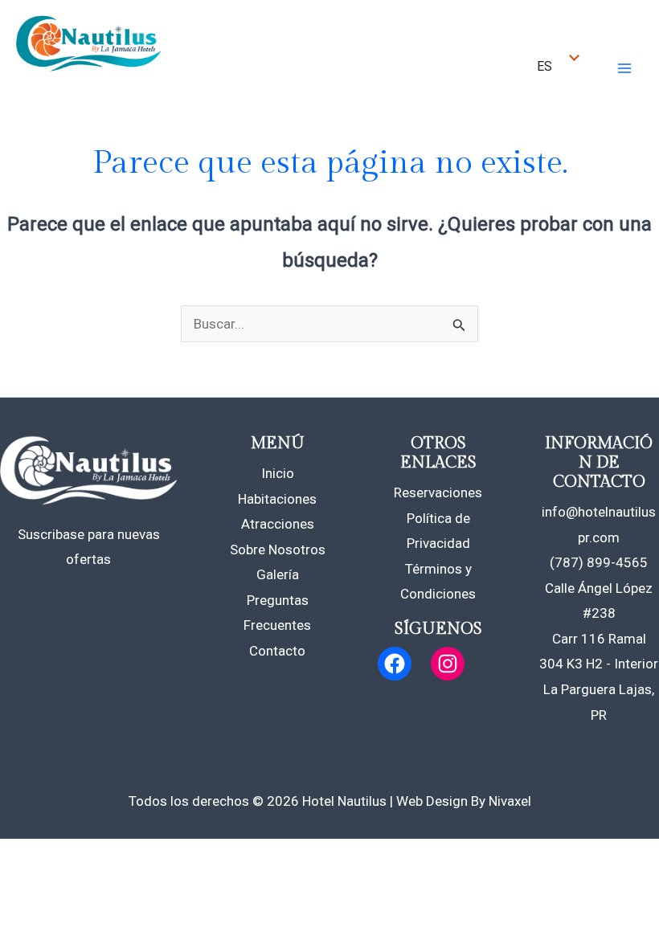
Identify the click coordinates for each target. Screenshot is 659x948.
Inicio (277, 473)
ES (544, 66)
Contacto (277, 651)
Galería (277, 574)
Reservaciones (438, 492)
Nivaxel (510, 801)
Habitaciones (277, 499)
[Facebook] (394, 663)
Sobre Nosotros (277, 549)
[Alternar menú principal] (625, 68)
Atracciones (277, 524)
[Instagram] (448, 663)
